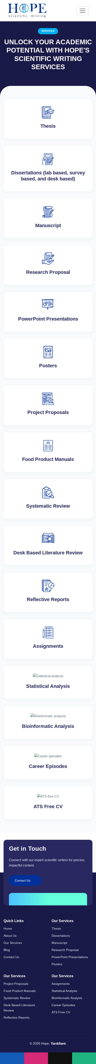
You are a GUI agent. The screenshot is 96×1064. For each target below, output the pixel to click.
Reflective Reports (16, 1017)
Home (8, 928)
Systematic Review (17, 998)
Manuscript (59, 943)
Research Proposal (65, 950)
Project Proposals (16, 983)
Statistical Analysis (64, 991)
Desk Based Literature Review (19, 1007)
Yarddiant (58, 1043)
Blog (7, 950)
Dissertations (61, 935)
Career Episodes (63, 1005)
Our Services (13, 943)
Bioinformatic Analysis (67, 998)
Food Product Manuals (20, 991)
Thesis (56, 928)
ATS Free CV (61, 1012)
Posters (57, 964)
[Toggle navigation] (82, 10)
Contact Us (11, 957)
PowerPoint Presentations (70, 957)
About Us (10, 935)
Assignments (61, 983)
